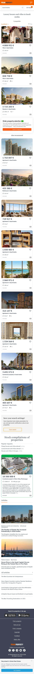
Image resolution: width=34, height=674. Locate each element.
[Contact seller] (30, 53)
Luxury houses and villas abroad (11, 448)
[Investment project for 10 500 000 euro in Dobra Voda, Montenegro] (17, 477)
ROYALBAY (5, 495)
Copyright (17, 632)
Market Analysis (5, 559)
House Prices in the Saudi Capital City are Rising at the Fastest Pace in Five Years (15, 563)
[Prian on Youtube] (20, 650)
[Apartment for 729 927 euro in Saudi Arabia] (17, 214)
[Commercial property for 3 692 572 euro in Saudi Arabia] (17, 367)
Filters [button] (30, 7)
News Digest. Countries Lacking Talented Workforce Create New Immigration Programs (16, 582)
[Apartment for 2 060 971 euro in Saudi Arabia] (17, 275)
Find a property (17, 621)
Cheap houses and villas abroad (10, 446)
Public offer (17, 639)
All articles (5, 573)
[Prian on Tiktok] (24, 650)
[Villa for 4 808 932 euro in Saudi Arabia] (17, 40)
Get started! (17, 670)
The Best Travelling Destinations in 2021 (13, 598)
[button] (5, 24)
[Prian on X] (13, 650)
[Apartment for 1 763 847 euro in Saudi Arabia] (17, 152)
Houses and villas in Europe (9, 451)
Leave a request (17, 129)
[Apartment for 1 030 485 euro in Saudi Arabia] (17, 244)
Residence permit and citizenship (10, 526)
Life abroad (23, 526)
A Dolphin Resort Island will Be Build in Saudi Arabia (17, 594)
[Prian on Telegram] (17, 650)
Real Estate (14, 559)
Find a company (17, 628)
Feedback (17, 636)
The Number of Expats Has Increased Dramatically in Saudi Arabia (13, 530)
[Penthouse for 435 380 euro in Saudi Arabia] (17, 183)
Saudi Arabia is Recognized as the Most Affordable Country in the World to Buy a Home (16, 588)
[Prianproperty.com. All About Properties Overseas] (6, 2)
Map (31, 24)
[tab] (5, 500)
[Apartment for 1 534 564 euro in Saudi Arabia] (17, 336)
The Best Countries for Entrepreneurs (12, 576)
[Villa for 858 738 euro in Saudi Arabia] (17, 71)
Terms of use (17, 625)
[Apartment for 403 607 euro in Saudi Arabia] (17, 398)
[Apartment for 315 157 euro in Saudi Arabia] (17, 306)
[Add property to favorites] (30, 45)
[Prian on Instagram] (9, 650)
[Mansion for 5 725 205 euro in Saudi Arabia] (17, 101)
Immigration (4, 527)
